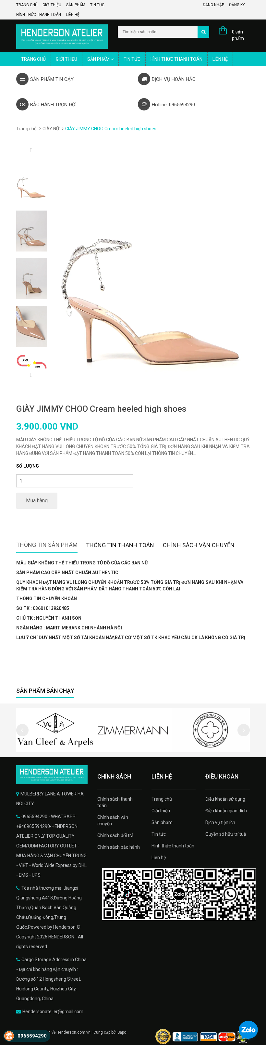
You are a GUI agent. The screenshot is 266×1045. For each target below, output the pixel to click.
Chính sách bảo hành (118, 847)
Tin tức (97, 5)
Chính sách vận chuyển (112, 820)
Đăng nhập (213, 5)
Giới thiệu (51, 5)
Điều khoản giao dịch (226, 810)
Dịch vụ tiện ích (220, 822)
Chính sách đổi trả (115, 835)
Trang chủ (27, 5)
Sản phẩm (75, 5)
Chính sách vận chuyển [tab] (199, 545)
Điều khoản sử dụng (225, 799)
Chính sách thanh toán (115, 802)
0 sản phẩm (238, 35)
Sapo (121, 1032)
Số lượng (27, 466)
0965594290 (32, 1036)
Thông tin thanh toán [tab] (120, 545)
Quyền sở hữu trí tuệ (225, 834)
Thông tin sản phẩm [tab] (47, 544)
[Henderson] (52, 774)
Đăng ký (237, 5)
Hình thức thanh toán (38, 14)
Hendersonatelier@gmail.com (52, 1011)
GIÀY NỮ (50, 128)
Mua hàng (37, 500)
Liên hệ (72, 14)
